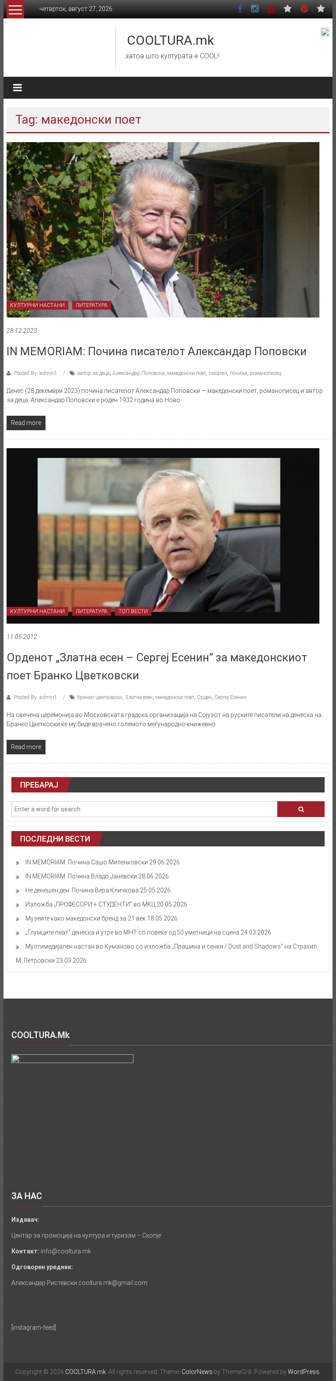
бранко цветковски (99, 697)
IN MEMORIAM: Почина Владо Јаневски (81, 876)
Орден (204, 697)
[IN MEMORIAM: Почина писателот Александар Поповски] (163, 229)
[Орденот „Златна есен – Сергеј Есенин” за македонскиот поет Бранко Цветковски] (163, 535)
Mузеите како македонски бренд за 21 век (85, 918)
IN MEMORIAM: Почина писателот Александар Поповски (157, 351)
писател (218, 373)
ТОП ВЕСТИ (133, 611)
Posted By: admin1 (36, 373)
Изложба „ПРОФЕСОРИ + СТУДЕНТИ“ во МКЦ (90, 904)
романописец (265, 373)
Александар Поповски (138, 373)
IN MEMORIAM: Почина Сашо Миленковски (86, 862)
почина (238, 373)
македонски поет (186, 373)
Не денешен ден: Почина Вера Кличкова (82, 890)
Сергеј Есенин (230, 697)
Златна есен (139, 697)
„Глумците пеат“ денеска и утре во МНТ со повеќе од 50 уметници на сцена (132, 932)
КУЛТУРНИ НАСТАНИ (37, 305)
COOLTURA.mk (170, 40)
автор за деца (93, 373)
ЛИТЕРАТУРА (92, 305)
